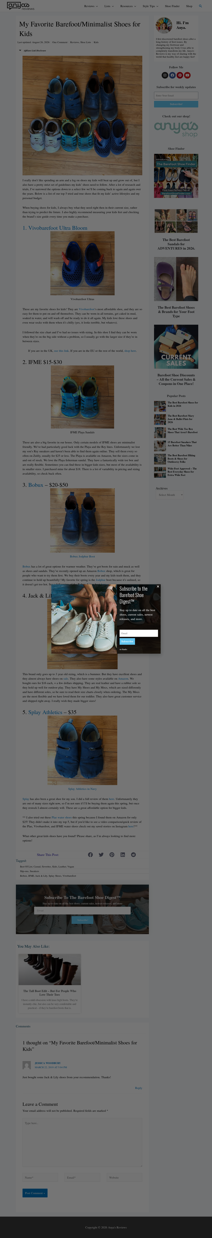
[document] (106, 619)
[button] (158, 586)
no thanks (123, 649)
